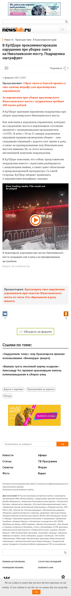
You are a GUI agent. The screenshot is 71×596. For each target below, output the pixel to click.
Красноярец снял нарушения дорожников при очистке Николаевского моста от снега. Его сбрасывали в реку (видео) (34, 295)
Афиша (42, 455)
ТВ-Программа (47, 461)
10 (6, 68)
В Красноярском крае (44, 39)
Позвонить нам (45, 567)
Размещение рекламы (12, 567)
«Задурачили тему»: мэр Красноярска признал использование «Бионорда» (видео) (33, 356)
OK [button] (36, 592)
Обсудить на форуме (38, 331)
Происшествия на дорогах (40, 389)
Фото (6, 473)
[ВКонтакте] (31, 578)
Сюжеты (7, 467)
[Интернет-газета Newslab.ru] (16, 29)
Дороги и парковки (13, 389)
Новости (8, 39)
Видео (42, 473)
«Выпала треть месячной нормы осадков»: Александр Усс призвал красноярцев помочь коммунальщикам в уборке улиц (31, 370)
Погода (7, 395)
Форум (42, 467)
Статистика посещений (49, 561)
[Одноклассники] (64, 578)
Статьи (6, 461)
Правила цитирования (13, 561)
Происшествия (23, 39)
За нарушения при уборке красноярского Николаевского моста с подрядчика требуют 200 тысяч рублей (33, 101)
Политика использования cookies (18, 489)
